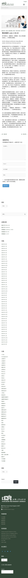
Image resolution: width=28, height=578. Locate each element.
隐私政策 (3, 524)
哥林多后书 (3, 390)
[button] (24, 4)
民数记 (2, 426)
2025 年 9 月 (4, 267)
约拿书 (2, 437)
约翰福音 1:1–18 (4, 233)
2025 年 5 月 (4, 276)
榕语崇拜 (3, 520)
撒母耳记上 (3, 414)
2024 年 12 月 (4, 286)
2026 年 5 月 (4, 250)
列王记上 (3, 371)
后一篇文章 (24, 134)
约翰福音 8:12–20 (5, 231)
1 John (2, 354)
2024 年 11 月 (4, 288)
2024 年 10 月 (4, 291)
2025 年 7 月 (4, 271)
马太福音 (3, 461)
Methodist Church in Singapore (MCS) (9, 533)
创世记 (2, 375)
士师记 (2, 392)
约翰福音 (3, 439)
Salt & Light (3, 542)
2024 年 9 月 (4, 293)
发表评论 (3, 30)
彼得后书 (3, 405)
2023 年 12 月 (4, 312)
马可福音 (3, 458)
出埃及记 (3, 369)
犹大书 (2, 429)
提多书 (2, 407)
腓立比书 (3, 448)
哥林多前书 (3, 388)
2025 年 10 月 (4, 265)
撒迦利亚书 (3, 418)
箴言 (2, 433)
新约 (7, 30)
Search (2, 479)
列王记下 (3, 373)
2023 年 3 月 (4, 331)
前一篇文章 (4, 134)
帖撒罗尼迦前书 (4, 397)
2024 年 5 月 (4, 301)
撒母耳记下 (3, 416)
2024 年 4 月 (4, 303)
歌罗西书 (3, 424)
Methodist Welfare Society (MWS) (8, 535)
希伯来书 (3, 395)
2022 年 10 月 (4, 342)
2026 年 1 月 (4, 259)
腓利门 (2, 446)
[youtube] (8, 551)
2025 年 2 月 (4, 282)
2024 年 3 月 (4, 305)
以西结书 (3, 360)
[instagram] (5, 551)
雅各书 (2, 456)
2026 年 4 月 (4, 252)
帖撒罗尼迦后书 (4, 399)
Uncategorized (4, 356)
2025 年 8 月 (4, 269)
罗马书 (2, 441)
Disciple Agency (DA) (5, 538)
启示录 (2, 384)
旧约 (2, 422)
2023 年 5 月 (4, 327)
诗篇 (2, 450)
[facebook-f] (2, 551)
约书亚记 (3, 435)
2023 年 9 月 (4, 318)
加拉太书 (3, 380)
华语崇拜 (3, 518)
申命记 (2, 431)
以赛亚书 (3, 363)
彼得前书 (3, 403)
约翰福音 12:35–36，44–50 (7, 229)
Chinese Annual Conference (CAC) (8, 531)
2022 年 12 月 (4, 337)
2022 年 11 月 (4, 340)
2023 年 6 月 (4, 325)
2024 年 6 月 (4, 299)
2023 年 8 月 (4, 320)
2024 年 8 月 (4, 295)
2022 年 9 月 (4, 344)
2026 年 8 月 (4, 244)
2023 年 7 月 (4, 322)
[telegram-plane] (10, 551)
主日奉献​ (3, 517)
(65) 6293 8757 (6, 507)
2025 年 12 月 (4, 261)
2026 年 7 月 (4, 246)
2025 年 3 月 (4, 280)
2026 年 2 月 (4, 256)
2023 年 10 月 (4, 316)
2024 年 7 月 (4, 297)
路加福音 (11, 30)
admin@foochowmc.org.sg (8, 509)
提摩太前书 (3, 409)
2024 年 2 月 (4, 308)
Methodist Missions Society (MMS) (8, 536)
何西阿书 (3, 365)
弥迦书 (2, 401)
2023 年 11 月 (4, 314)
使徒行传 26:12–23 (5, 225)
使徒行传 (3, 367)
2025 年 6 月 (4, 274)
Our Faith (3, 540)
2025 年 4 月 (4, 278)
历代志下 (3, 382)
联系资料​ (3, 522)
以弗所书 (3, 358)
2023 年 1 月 (4, 335)
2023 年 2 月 (4, 333)
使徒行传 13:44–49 (5, 227)
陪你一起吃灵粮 (16, 30)
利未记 (2, 378)
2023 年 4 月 (4, 329)
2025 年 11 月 (4, 263)
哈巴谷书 (3, 386)
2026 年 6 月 (4, 248)
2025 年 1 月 (4, 284)
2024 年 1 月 (4, 310)
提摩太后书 (3, 412)
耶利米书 (3, 444)
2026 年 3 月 (4, 254)
